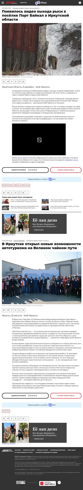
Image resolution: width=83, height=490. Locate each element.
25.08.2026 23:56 (7, 240)
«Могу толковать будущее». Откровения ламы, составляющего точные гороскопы (24, 200)
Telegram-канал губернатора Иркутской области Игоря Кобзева (22, 305)
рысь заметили (24, 158)
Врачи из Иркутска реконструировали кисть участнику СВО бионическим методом (25, 207)
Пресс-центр (72, 450)
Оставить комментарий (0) (65, 170)
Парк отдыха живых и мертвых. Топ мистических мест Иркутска (61, 200)
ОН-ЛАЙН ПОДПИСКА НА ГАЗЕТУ (24, 452)
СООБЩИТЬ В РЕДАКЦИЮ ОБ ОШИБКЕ (46, 452)
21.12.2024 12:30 (6, 8)
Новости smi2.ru (8, 235)
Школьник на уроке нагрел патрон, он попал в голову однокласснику (64, 207)
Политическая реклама (57, 450)
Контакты (18, 450)
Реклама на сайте (29, 450)
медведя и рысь (71, 160)
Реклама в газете (42, 450)
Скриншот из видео (27, 77)
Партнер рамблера (32, 482)
